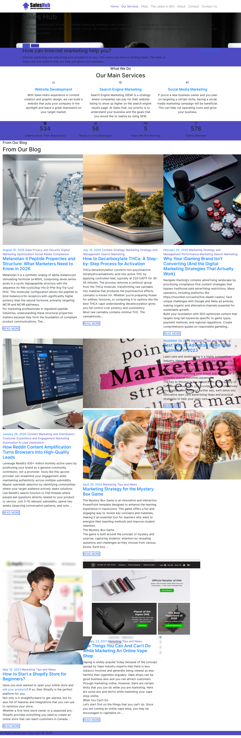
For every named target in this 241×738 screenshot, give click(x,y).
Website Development (53, 89)
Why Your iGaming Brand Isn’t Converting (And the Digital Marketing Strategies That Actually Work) (198, 266)
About (181, 6)
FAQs (144, 6)
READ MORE (11, 328)
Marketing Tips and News (120, 484)
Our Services (129, 6)
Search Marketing (113, 254)
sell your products (15, 689)
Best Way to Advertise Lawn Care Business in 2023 (197, 348)
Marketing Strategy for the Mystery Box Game (118, 491)
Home (115, 6)
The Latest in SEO (162, 6)
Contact (193, 6)
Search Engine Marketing (120, 89)
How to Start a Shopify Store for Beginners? (34, 676)
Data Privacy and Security (42, 250)
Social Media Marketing (187, 89)
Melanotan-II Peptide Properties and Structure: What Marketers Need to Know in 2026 (39, 263)
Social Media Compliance (52, 254)
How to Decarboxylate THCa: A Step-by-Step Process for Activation (120, 261)
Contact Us (209, 6)
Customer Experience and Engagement (29, 438)
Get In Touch (209, 50)
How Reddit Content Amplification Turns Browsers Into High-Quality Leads (37, 452)
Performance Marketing (197, 254)
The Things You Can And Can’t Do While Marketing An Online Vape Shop (116, 651)
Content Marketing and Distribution (50, 434)
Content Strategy (113, 250)
